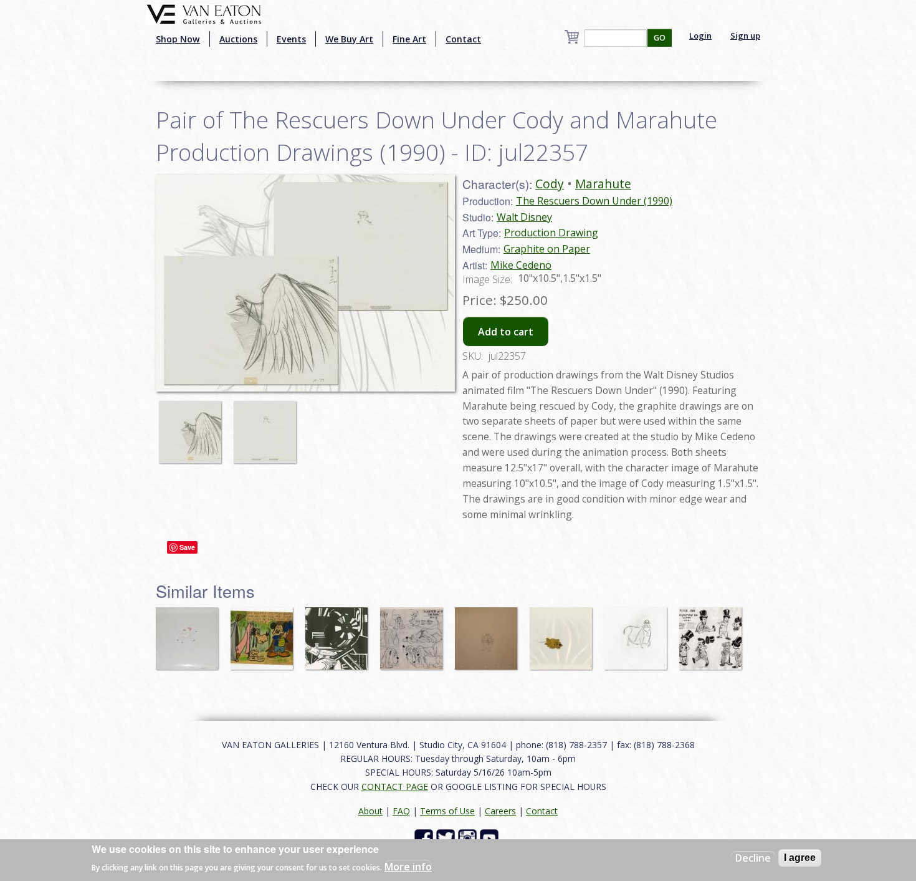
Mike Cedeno (520, 265)
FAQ (401, 811)
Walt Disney (524, 217)
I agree (800, 857)
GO (660, 37)
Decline (753, 858)
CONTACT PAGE (394, 786)
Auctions (238, 39)
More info (408, 866)
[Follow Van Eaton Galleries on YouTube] (491, 838)
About (370, 811)
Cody (549, 183)
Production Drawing (551, 232)
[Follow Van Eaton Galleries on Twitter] (447, 838)
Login (700, 35)
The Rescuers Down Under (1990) (594, 201)
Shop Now (178, 39)
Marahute (603, 183)
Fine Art (409, 39)
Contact (463, 39)
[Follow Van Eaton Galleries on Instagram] (469, 838)
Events (291, 39)
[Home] (204, 13)
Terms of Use (447, 811)
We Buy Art (349, 39)
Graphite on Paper (546, 249)
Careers (500, 811)
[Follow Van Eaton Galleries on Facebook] (425, 838)
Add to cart (505, 332)
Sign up (745, 35)
